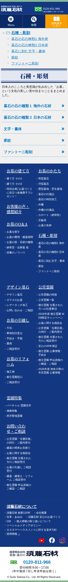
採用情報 (12, 533)
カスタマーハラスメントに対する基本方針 (32, 529)
